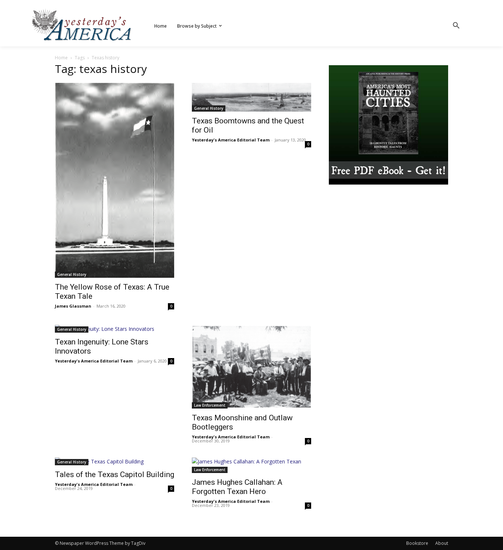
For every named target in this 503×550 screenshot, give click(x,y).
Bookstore (417, 543)
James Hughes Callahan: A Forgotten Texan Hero (237, 487)
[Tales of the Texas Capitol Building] (114, 461)
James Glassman (73, 306)
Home (61, 58)
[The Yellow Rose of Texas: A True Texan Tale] (114, 180)
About (441, 543)
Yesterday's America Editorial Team (231, 140)
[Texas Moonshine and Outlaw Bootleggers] (251, 367)
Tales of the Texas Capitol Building (114, 474)
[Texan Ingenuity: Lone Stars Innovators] (114, 329)
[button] (456, 26)
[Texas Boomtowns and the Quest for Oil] (251, 97)
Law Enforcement (209, 405)
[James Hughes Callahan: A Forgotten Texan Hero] (251, 465)
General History (71, 274)
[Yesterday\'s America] (82, 25)
